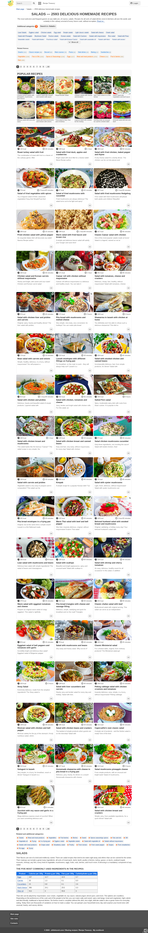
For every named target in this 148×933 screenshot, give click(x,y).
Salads (21, 838)
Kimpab (59, 482)
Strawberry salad (59, 845)
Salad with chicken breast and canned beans (73, 442)
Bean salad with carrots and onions (33, 359)
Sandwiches (106, 52)
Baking (94, 52)
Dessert (48, 52)
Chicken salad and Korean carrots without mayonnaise (33, 277)
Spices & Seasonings (55, 56)
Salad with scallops (65, 563)
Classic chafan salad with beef (109, 604)
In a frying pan (45, 841)
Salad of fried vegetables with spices (34, 193)
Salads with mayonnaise (97, 36)
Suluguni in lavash (25, 769)
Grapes (111, 845)
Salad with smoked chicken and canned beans (109, 360)
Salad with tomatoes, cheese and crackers (110, 277)
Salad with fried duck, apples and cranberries (71, 153)
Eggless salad (34, 32)
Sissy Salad (22, 687)
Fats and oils (117, 838)
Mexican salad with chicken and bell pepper (33, 729)
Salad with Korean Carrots (68, 39)
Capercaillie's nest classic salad (109, 728)
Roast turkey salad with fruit (30, 152)
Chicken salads (46, 32)
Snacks (22, 52)
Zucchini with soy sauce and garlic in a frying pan (35, 812)
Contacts (14, 923)
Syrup (31, 848)
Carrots (20, 880)
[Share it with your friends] (146, 931)
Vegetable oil (23, 841)
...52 (47, 67)
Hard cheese (22, 888)
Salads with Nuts (104, 39)
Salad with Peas (123, 36)
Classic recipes (35, 52)
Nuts (21, 60)
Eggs (70, 56)
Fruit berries (64, 838)
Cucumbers (21, 884)
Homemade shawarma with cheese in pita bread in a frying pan (73, 770)
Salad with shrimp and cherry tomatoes (108, 564)
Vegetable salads (23, 39)
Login (135, 3)
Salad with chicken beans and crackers (74, 728)
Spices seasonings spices (99, 838)
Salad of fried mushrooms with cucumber (70, 194)
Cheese (104, 56)
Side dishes (83, 52)
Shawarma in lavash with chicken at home (111, 318)
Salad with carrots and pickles (31, 482)
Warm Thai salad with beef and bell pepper (72, 522)
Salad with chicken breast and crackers (108, 812)
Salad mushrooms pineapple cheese (111, 769)
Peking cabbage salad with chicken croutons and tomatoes (111, 688)
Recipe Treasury (49, 3)
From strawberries (124, 845)
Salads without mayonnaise (113, 841)
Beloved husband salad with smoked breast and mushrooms (111, 522)
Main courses (60, 52)
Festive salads (53, 36)
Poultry (71, 845)
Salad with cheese (97, 32)
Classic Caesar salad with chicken (110, 235)
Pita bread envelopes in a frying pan (34, 521)
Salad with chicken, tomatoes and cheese (71, 401)
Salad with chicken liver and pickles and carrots (33, 318)
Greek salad (110, 32)
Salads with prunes (118, 39)
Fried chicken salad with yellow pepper (35, 235)
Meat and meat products (87, 56)
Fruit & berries (117, 56)
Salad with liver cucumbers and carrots (70, 688)
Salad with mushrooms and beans (71, 645)
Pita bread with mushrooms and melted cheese (70, 318)
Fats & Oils (38, 56)
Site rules (14, 919)
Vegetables (23, 56)
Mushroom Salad (40, 36)
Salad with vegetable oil (88, 39)
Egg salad (57, 32)
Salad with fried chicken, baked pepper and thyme (112, 153)
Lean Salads (22, 32)
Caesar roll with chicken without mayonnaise (71, 277)
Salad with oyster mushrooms (108, 482)
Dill (127, 838)
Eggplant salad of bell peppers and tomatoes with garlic (33, 646)
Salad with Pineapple (25, 36)
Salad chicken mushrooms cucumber (112, 441)
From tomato (82, 845)
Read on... (101, 21)
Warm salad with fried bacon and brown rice (71, 236)
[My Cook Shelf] (10, 3)
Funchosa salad (52, 39)
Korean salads (66, 36)
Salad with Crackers (80, 36)
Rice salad (111, 36)
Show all (74, 42)
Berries (75, 838)
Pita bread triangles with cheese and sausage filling (72, 605)
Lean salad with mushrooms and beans (35, 563)
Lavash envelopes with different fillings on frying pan (70, 360)
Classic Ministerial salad (106, 645)
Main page (14, 914)
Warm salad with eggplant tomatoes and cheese (33, 605)
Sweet (84, 838)
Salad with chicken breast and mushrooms (31, 442)
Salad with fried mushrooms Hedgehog (113, 193)
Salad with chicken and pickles (31, 400)
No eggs (22, 848)
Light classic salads (82, 32)
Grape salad (45, 845)
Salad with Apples (38, 39)
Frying (34, 841)
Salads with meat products (28, 845)
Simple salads (68, 32)
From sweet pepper (97, 845)
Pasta (72, 52)
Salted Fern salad (103, 400)
